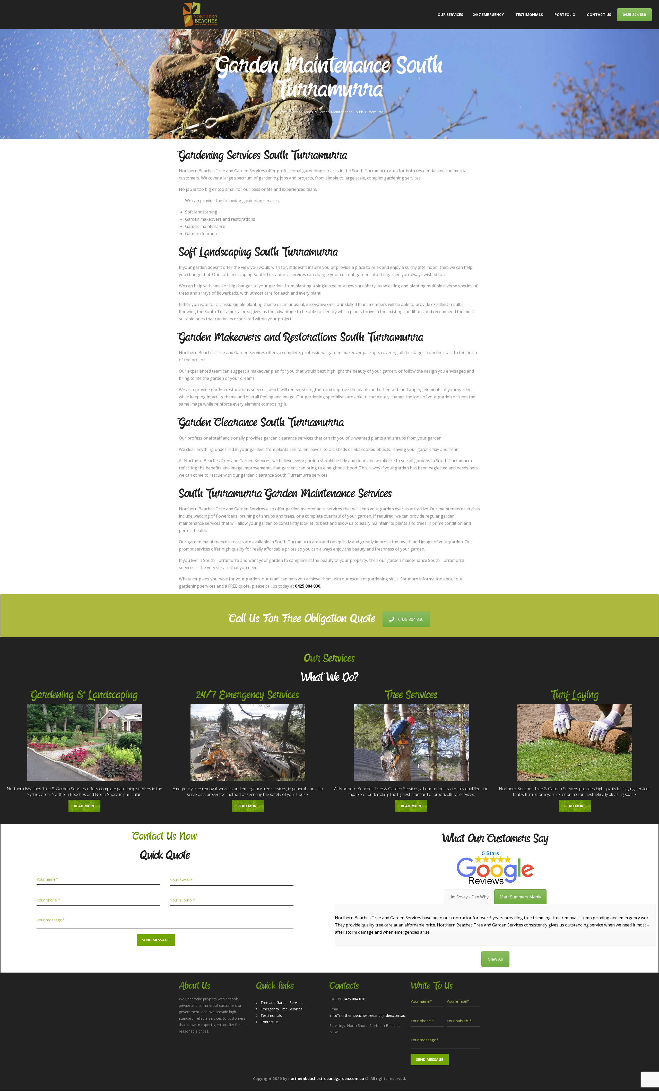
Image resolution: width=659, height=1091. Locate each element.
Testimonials (271, 1015)
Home (281, 112)
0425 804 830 (410, 619)
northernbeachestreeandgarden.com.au (326, 1078)
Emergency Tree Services (281, 1009)
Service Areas (302, 112)
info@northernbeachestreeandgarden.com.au (367, 1015)
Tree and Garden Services (282, 1002)
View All (495, 959)
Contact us (270, 1021)
